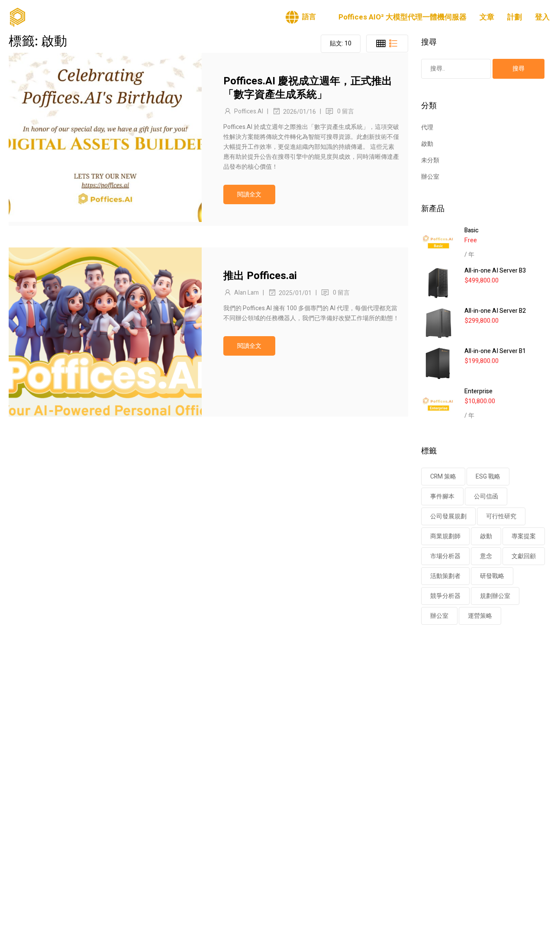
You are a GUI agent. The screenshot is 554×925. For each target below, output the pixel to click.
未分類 (430, 160)
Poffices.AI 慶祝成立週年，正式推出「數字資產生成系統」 (307, 88)
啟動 (427, 143)
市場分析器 (445, 556)
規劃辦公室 (495, 596)
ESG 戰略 (488, 476)
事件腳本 (442, 496)
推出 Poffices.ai (260, 275)
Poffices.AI (248, 111)
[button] (300, 17)
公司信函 (486, 496)
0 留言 (345, 111)
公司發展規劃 (448, 516)
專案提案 (524, 536)
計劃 (514, 17)
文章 (487, 17)
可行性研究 (501, 516)
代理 (427, 127)
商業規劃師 (445, 536)
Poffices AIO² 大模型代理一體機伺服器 (402, 17)
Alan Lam (246, 292)
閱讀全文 (249, 194)
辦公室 (430, 176)
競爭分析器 (445, 596)
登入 (542, 17)
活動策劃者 (445, 576)
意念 (486, 556)
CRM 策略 (443, 476)
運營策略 (480, 615)
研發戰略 (492, 576)
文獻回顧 (524, 556)
